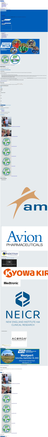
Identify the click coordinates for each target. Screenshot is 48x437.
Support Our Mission (4, 3)
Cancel (3, 372)
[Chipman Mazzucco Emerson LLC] (9, 266)
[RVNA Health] (6, 346)
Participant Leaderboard (4, 5)
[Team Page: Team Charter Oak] (15, 63)
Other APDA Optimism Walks (5, 34)
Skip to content (1, 0)
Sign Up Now (3, 30)
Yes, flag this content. (3, 436)
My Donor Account (6, 18)
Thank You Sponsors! (4, 36)
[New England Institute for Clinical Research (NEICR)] (23, 330)
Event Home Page (3, 2)
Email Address (3, 19)
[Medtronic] (11, 286)
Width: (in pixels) (2, 82)
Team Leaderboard (3, 4)
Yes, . (1, 372)
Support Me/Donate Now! (3, 348)
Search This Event (8, 9)
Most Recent (3, 110)
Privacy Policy (1, 365)
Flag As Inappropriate (6, 365)
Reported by (1, 435)
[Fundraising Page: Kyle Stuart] (5, 63)
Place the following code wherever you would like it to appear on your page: (8, 84)
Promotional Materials (4, 6)
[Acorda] (19, 346)
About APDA (3, 33)
